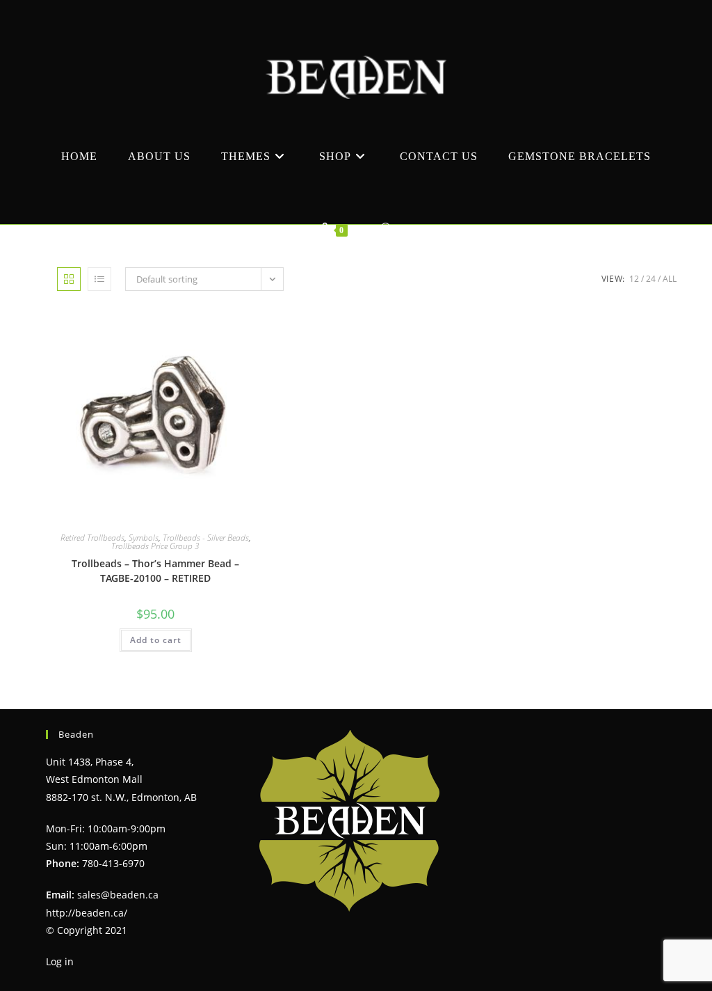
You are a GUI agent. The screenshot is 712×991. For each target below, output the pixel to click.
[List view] (99, 279)
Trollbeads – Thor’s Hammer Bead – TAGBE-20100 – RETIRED (155, 571)
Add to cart (155, 640)
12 (634, 279)
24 (651, 279)
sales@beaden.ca (118, 894)
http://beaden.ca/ (86, 912)
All (670, 279)
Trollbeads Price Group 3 (155, 546)
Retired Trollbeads (92, 538)
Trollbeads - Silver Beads (206, 538)
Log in (60, 961)
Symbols (144, 538)
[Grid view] (69, 279)
